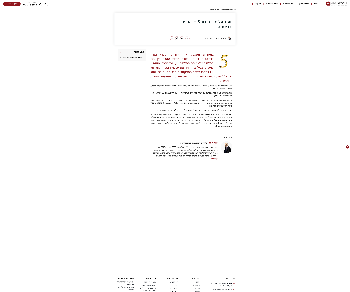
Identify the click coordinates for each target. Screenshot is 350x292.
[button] (187, 38)
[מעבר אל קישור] (46, 4)
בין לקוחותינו (288, 3)
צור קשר (258, 3)
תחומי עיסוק (304, 3)
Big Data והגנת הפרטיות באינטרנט (125, 283)
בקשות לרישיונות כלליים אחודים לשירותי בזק (148, 289)
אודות (316, 3)
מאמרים (197, 288)
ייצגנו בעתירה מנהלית (149, 285)
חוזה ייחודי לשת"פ (150, 282)
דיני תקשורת (174, 282)
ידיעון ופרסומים (272, 3)
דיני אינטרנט (174, 285)
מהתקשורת (196, 285)
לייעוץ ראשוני (13, 3)
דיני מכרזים (174, 288)
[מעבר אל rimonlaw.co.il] (336, 3)
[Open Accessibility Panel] (347, 147)
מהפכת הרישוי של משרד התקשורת (125, 288)
